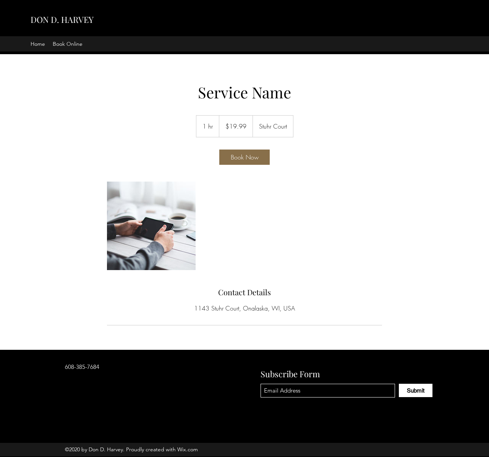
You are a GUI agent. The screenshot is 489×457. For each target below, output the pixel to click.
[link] (244, 157)
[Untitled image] (151, 226)
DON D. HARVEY (62, 19)
